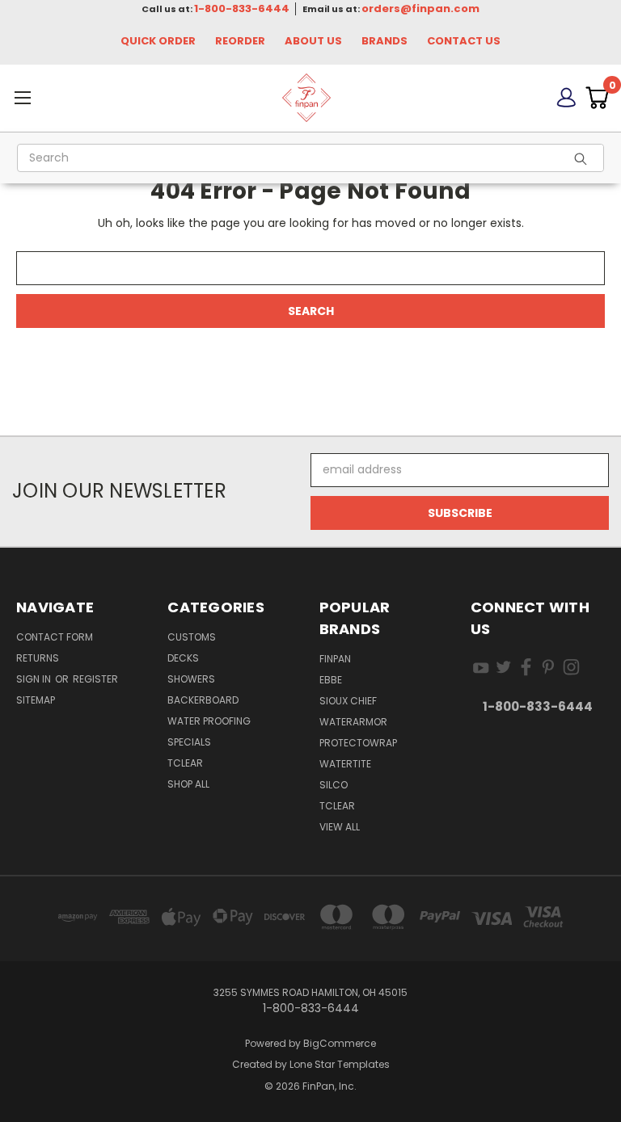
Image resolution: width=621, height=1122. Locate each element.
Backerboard (203, 700)
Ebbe (330, 680)
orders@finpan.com (420, 8)
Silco (333, 785)
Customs (191, 637)
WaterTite (345, 764)
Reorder (240, 40)
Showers (191, 679)
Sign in (34, 679)
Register (95, 679)
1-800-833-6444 (241, 8)
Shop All (188, 784)
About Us (313, 40)
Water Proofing (209, 721)
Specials (189, 742)
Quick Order (158, 40)
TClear (185, 763)
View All (339, 827)
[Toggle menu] (99, 97)
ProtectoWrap (358, 743)
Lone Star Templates (339, 1064)
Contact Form (54, 637)
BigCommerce (339, 1043)
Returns (37, 658)
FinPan (335, 659)
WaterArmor (353, 722)
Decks (183, 658)
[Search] (585, 158)
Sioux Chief (348, 701)
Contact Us (464, 40)
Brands (384, 40)
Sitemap (35, 700)
